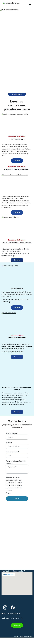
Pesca (9, 490)
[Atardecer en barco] (17, 322)
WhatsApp (17, 625)
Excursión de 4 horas (14, 482)
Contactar (17, 161)
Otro (8, 493)
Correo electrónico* (12, 452)
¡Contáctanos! (17, 94)
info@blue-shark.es (13, 613)
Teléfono (9, 442)
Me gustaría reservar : (13, 477)
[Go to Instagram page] (5, 607)
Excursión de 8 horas (14, 488)
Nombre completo (12, 433)
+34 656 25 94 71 (16, 618)
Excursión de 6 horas (14, 485)
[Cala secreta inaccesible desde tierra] (17, 184)
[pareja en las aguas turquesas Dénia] (17, 123)
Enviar (17, 498)
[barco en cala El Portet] (17, 226)
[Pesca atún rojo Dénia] (17, 275)
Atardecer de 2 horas (14, 480)
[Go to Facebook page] (13, 607)
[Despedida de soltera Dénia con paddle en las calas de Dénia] (17, 376)
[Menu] (30, 4)
